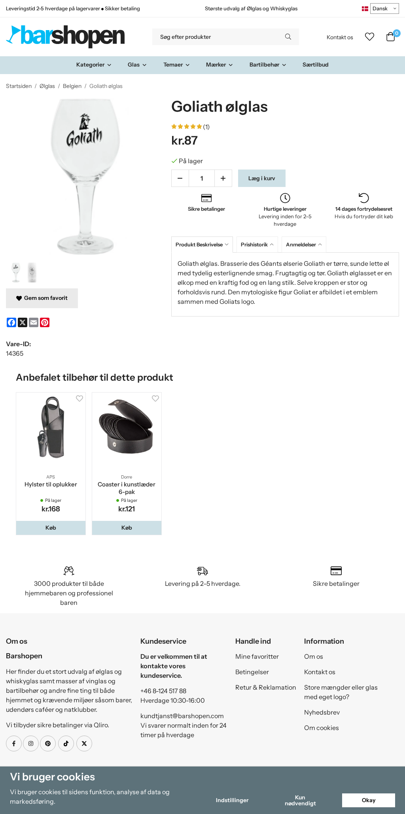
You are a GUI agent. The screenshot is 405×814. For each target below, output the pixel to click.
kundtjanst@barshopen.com (182, 716)
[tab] (204, 244)
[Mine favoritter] (369, 37)
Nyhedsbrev (322, 712)
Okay (369, 800)
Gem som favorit (45, 297)
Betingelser (252, 672)
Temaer (173, 64)
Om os (313, 656)
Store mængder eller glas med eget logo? (341, 692)
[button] (50, 527)
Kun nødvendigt (300, 800)
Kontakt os (340, 37)
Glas (134, 64)
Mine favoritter (257, 656)
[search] (288, 37)
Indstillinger (232, 800)
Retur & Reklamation (265, 687)
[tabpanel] (285, 284)
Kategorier (90, 64)
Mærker (216, 64)
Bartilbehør (264, 64)
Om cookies (321, 728)
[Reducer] (180, 178)
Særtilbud (316, 64)
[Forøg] (223, 178)
